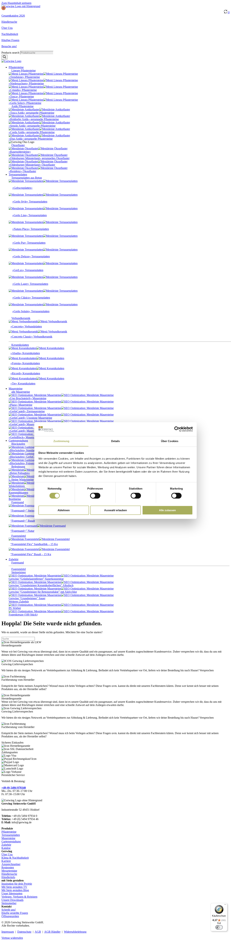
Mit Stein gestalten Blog (15, 890)
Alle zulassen (167, 510)
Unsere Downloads (12, 899)
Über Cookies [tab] (169, 440)
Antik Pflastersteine (22, 106)
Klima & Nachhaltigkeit (15, 857)
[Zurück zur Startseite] (20, 6)
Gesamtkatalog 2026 (13, 15)
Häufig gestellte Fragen (14, 912)
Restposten (7, 867)
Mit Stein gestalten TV (14, 886)
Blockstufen (18, 443)
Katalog (5, 847)
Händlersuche (9, 21)
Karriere (6, 860)
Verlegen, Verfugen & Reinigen (19, 896)
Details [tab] (115, 440)
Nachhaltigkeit (9, 34)
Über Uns (7, 27)
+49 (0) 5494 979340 (13, 787)
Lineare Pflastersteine (23, 70)
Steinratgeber (8, 903)
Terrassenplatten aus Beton (26, 177)
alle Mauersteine (20, 391)
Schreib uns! (8, 909)
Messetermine (9, 870)
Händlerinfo (8, 877)
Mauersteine (8, 838)
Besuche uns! (9, 46)
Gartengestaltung (11, 841)
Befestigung (18, 466)
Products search (10, 52)
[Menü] (225, 905)
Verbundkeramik (20, 318)
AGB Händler (52, 931)
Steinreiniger (18, 572)
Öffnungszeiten (10, 916)
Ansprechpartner (10, 864)
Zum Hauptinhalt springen (16, 3)
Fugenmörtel (18, 535)
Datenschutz (24, 931)
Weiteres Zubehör (19, 601)
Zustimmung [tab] (61, 440)
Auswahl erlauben (115, 510)
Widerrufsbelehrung (75, 931)
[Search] (4, 57)
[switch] (95, 496)
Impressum (7, 931)
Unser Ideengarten (11, 893)
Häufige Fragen (10, 40)
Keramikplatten (20, 344)
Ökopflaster (18, 145)
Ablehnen (64, 510)
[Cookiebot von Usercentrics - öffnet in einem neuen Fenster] (177, 429)
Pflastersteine (8, 831)
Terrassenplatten (10, 834)
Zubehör (6, 844)
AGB (38, 931)
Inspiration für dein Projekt (16, 883)
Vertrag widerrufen (12, 937)
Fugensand (17, 502)
